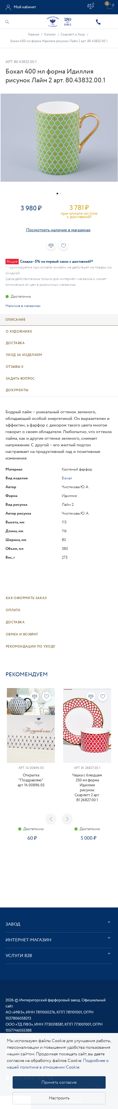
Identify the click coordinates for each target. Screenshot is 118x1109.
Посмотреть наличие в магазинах (58, 230)
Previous (50, 819)
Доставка (15, 622)
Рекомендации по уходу (30, 646)
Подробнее (30, 855)
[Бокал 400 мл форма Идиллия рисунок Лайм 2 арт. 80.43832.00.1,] (59, 138)
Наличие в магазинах (23, 306)
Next (67, 819)
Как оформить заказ (26, 598)
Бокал (67, 478)
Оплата (13, 610)
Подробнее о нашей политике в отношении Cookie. (58, 1064)
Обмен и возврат (22, 634)
